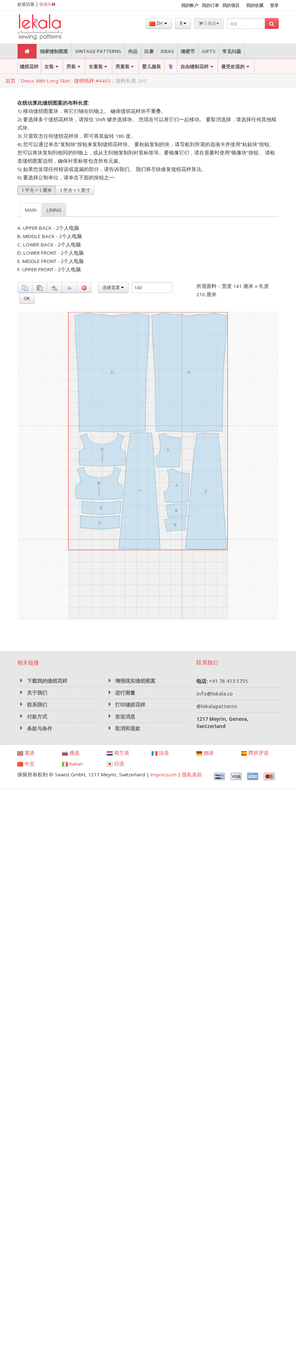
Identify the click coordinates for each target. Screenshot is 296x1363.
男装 (71, 66)
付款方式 (36, 716)
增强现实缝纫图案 (135, 681)
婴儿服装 (151, 66)
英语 (29, 753)
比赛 (149, 51)
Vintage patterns (98, 51)
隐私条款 (192, 774)
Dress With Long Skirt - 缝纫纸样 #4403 (65, 81)
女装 (49, 66)
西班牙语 (258, 753)
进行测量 (124, 692)
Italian (75, 764)
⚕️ (171, 66)
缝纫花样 (29, 66)
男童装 (123, 66)
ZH (159, 23)
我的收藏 (255, 5)
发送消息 (124, 716)
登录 (274, 5)
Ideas (167, 51)
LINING (54, 210)
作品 (133, 51)
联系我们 (36, 704)
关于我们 (36, 692)
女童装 (96, 66)
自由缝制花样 (194, 66)
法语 (163, 753)
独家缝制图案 (54, 51)
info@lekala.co (214, 694)
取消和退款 (127, 728)
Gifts (209, 51)
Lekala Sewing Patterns (53, 27)
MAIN (30, 210)
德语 (208, 753)
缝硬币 (188, 51)
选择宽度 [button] (112, 287)
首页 (10, 81)
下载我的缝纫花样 (47, 681)
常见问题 (231, 51)
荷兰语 (121, 753)
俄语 (73, 753)
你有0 (45, 4)
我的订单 (210, 5)
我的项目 (231, 5)
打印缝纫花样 (129, 704)
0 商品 (209, 23)
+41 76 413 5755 (228, 681)
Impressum (164, 774)
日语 (118, 764)
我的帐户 (190, 5)
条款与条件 (39, 728)
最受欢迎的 (233, 66)
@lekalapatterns (216, 706)
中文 (29, 764)
